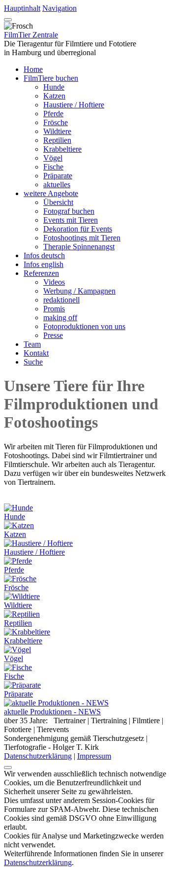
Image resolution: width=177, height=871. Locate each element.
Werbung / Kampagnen (79, 291)
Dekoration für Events (77, 229)
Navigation (59, 8)
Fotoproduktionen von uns (84, 326)
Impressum (94, 756)
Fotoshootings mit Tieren (81, 238)
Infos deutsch (44, 255)
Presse (53, 335)
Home (33, 69)
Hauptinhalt (22, 8)
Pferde (53, 113)
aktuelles (56, 184)
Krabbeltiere (62, 149)
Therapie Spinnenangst (79, 246)
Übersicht (58, 202)
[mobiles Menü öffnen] (8, 19)
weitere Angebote (51, 193)
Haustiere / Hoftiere (73, 104)
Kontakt (36, 353)
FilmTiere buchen (51, 78)
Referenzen (41, 273)
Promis (54, 308)
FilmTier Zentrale (31, 35)
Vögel (52, 158)
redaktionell (61, 300)
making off (60, 317)
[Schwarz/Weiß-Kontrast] (8, 767)
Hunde (53, 87)
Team (32, 344)
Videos (54, 282)
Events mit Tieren (70, 220)
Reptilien (57, 140)
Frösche (55, 122)
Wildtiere (57, 131)
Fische (53, 167)
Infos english (43, 264)
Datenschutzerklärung (38, 756)
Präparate (57, 175)
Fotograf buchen (68, 211)
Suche (33, 362)
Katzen (54, 96)
